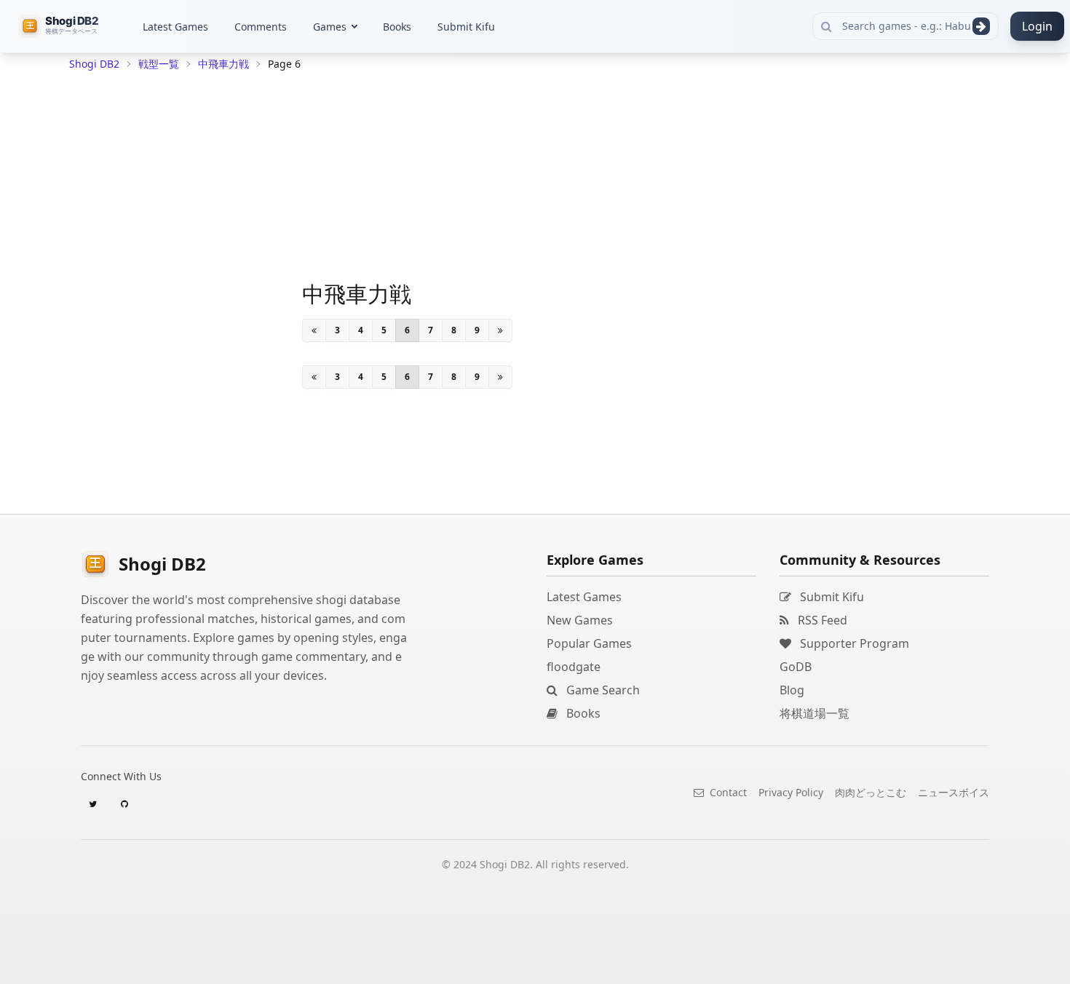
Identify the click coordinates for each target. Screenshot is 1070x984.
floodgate (574, 667)
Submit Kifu (466, 26)
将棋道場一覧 (814, 713)
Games (329, 26)
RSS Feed (821, 620)
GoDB (796, 667)
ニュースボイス (953, 792)
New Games (580, 620)
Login (1037, 26)
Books (397, 26)
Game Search (601, 690)
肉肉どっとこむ (870, 792)
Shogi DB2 (94, 64)
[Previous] (314, 330)
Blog (792, 690)
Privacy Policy (790, 792)
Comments (260, 26)
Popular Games (589, 643)
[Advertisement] (178, 295)
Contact (727, 792)
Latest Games (175, 26)
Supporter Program (853, 643)
